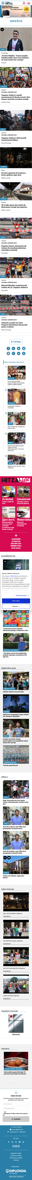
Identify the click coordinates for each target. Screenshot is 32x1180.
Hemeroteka (16, 546)
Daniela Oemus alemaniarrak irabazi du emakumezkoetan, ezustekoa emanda (13, 248)
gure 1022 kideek (12, 576)
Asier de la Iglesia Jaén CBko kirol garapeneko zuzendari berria (14, 827)
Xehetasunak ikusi (21, 595)
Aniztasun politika (16, 1155)
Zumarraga (4, 53)
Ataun (3, 170)
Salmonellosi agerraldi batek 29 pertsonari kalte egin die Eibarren (15, 1073)
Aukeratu (15, 606)
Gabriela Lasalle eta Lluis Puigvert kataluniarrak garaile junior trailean (14, 325)
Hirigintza (12, 403)
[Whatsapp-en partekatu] (13, 353)
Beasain (3, 202)
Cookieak (16, 1160)
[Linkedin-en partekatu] (18, 353)
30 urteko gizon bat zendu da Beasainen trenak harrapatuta (14, 206)
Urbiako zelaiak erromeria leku (13, 692)
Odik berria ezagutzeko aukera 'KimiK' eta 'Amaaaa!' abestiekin (16, 715)
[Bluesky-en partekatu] (23, 348)
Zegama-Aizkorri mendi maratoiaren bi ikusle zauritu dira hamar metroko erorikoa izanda (15, 97)
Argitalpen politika (16, 1153)
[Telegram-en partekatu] (8, 353)
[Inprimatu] (23, 353)
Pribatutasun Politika (10, 1113)
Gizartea (3, 86)
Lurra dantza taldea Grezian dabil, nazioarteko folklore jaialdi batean (16, 382)
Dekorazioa (16, 1034)
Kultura (11, 378)
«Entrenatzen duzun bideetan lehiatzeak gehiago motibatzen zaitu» (16, 629)
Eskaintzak (16, 543)
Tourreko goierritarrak (10, 765)
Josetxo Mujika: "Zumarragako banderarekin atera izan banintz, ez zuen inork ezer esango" (15, 57)
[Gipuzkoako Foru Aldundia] (16, 1173)
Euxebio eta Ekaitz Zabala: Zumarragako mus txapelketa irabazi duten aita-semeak (15, 740)
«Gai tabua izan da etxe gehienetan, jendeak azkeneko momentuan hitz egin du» (15, 655)
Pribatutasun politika (16, 1158)
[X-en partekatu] (13, 348)
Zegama (3, 90)
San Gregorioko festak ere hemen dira (16, 427)
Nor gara (16, 548)
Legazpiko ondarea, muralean (14, 407)
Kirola (3, 49)
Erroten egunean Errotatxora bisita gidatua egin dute (13, 174)
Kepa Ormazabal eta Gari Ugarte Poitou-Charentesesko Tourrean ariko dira (16, 448)
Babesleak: (16, 1166)
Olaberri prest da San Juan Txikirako (16, 467)
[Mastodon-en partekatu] (18, 348)
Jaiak (10, 423)
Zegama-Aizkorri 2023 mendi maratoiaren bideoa (13, 139)
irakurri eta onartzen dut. (15, 1114)
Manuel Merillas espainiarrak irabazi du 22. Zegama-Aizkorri (14, 286)
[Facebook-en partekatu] (8, 348)
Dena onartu (16, 600)
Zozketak (16, 541)
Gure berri (16, 539)
